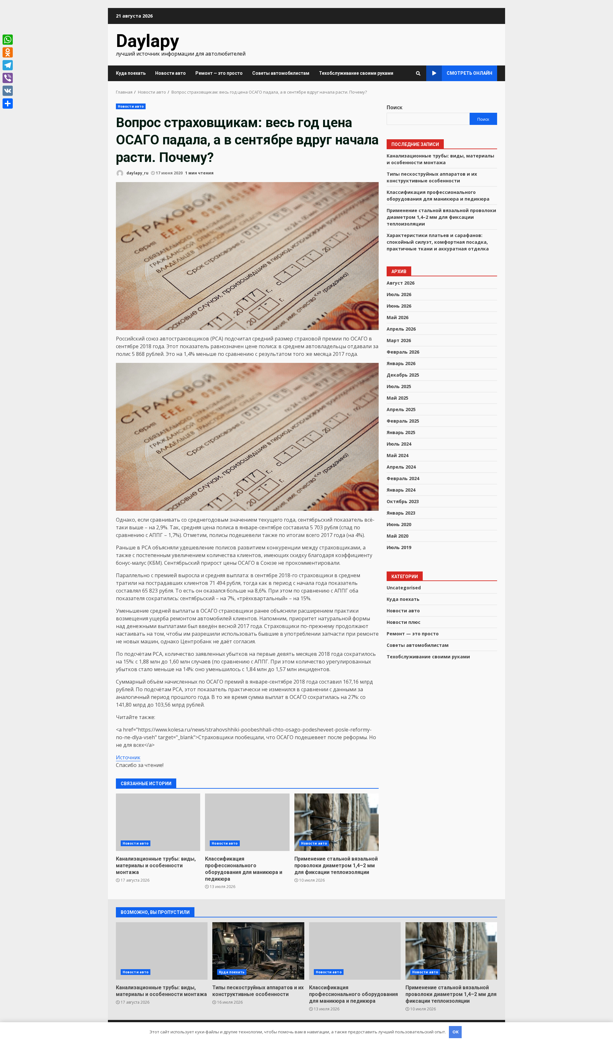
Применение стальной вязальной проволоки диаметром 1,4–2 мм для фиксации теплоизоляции (336, 822)
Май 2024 (397, 455)
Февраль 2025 (403, 421)
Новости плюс (403, 622)
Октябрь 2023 (403, 501)
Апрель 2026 (401, 329)
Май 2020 (397, 535)
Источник (128, 757)
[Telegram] (7, 65)
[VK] (7, 90)
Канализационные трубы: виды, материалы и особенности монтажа (158, 822)
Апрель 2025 (401, 409)
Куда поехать (131, 73)
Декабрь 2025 (403, 375)
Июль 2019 (399, 547)
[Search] (418, 73)
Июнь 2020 (399, 524)
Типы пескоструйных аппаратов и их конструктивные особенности (258, 951)
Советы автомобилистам (280, 73)
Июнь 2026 (399, 306)
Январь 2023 (401, 513)
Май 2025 (397, 398)
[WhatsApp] (7, 39)
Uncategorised (404, 588)
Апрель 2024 (401, 467)
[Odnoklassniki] (7, 52)
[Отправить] (7, 103)
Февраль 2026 (403, 352)
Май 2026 (397, 317)
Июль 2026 (399, 294)
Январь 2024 (401, 490)
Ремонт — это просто (219, 73)
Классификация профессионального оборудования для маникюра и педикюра (247, 822)
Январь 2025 (401, 432)
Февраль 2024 (403, 478)
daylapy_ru (136, 173)
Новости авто (170, 73)
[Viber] (7, 78)
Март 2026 (399, 340)
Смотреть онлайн (469, 73)
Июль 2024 (399, 444)
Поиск (395, 107)
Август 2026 (400, 283)
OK (455, 1032)
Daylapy (147, 40)
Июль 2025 (399, 386)
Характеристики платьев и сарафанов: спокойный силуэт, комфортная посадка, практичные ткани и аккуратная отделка (438, 241)
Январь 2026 (401, 363)
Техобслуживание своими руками (356, 73)
